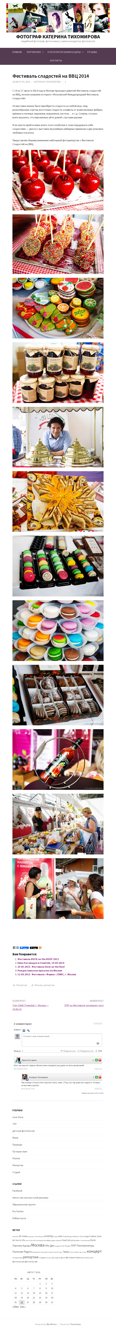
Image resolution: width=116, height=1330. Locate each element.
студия (42, 1257)
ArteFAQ (48, 1236)
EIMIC (60, 1236)
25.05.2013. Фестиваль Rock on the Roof (41, 966)
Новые (17, 1050)
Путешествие (19, 1151)
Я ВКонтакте (19, 1218)
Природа (17, 1144)
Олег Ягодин (65, 1246)
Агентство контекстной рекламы (30, 1197)
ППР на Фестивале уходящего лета (84, 1005)
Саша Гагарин (58, 1252)
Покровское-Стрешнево (39, 1252)
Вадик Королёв (56, 1240)
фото (63, 1257)
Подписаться (87, 1050)
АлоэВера (47, 1240)
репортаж (49, 985)
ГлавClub (66, 1240)
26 (22, 1302)
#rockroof (15, 1236)
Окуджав (57, 1246)
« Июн (15, 1306)
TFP (14, 1124)
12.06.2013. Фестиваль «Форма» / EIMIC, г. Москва (47, 974)
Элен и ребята (74, 1252)
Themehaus (75, 1324)
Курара (26, 1245)
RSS (100, 1050)
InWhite (93, 1236)
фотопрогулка (87, 1258)
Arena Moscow (39, 1236)
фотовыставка (73, 1257)
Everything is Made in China (73, 1236)
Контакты (56, 60)
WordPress (52, 1324)
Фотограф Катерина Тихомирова (58, 36)
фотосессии (18, 1261)
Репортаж (21, 985)
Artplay (55, 1236)
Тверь (66, 1251)
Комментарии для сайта (93, 1093)
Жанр (15, 1137)
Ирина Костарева (29, 1060)
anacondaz (31, 1236)
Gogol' (87, 1236)
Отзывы (92, 52)
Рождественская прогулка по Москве (40, 970)
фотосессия (31, 1261)
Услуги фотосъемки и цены (64, 52)
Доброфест (75, 1240)
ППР (73, 1245)
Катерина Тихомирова (47, 81)
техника (48, 1258)
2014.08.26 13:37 (28, 1088)
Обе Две (49, 1245)
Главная (17, 52)
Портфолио (34, 52)
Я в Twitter (18, 1211)
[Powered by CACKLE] (98, 1023)
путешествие (17, 1258)
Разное (16, 1158)
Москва (39, 985)
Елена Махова (85, 1240)
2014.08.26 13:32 (20, 1069)
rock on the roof (30, 1240)
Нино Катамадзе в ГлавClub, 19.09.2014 (41, 962)
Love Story (17, 1117)
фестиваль (55, 1258)
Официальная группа (24, 1204)
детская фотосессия (23, 1130)
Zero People (39, 1240)
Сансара (50, 1252)
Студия (16, 1172)
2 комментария (23, 1023)
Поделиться (69, 1050)
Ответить (98, 1069)
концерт (94, 1251)
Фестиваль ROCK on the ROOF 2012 (38, 959)
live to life (20, 1240)
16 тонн (23, 1236)
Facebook (17, 1190)
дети (81, 1252)
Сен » (22, 1306)
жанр (85, 1252)
